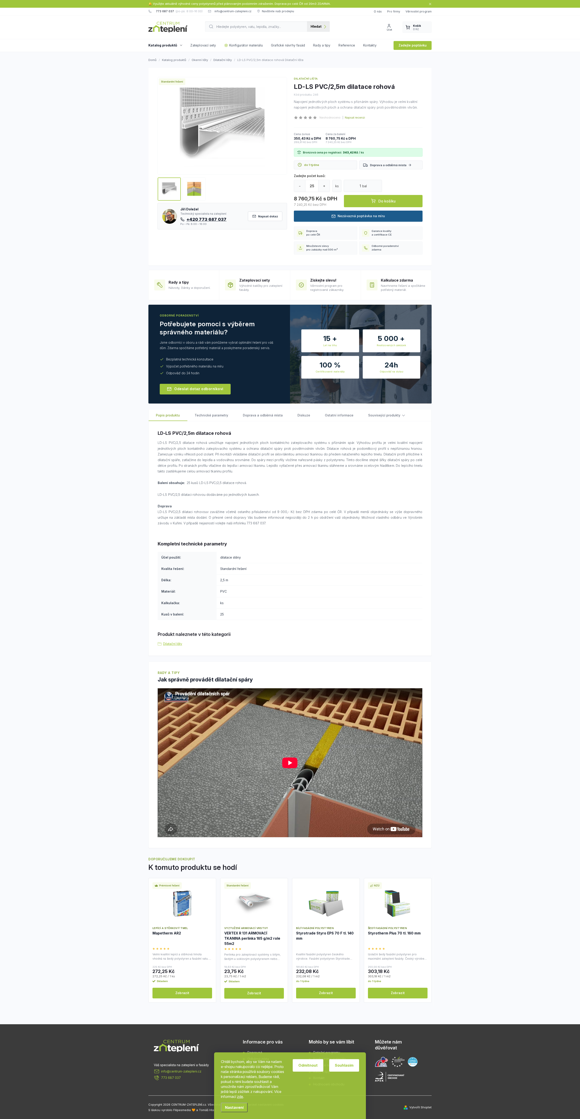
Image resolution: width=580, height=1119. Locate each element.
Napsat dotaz (268, 216)
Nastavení (234, 1107)
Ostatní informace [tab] (339, 415)
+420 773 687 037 (206, 219)
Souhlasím (344, 1065)
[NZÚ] (398, 904)
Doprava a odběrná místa (388, 165)
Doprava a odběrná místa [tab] (263, 415)
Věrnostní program (419, 11)
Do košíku (387, 201)
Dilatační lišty (172, 644)
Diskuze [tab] (303, 415)
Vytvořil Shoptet (420, 1107)
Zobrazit (182, 993)
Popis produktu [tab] (168, 415)
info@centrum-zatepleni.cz (181, 1071)
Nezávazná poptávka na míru (361, 216)
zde (240, 1096)
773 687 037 (171, 1078)
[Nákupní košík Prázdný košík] (417, 27)
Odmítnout (308, 1065)
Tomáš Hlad (207, 1110)
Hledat (316, 26)
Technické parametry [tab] (211, 415)
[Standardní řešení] (254, 904)
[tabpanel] (182, 940)
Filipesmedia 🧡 (184, 1110)
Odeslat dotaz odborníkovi (198, 389)
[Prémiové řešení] (182, 904)
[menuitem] (167, 45)
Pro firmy (393, 11)
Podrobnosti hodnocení (353, 117)
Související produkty (384, 415)
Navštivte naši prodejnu (278, 11)
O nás (378, 11)
